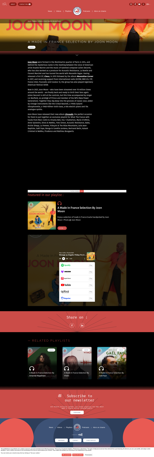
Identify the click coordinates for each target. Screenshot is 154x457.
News (50, 11)
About (13, 4)
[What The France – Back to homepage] (77, 430)
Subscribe (77, 412)
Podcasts (86, 11)
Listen (61, 228)
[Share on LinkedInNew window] (82, 327)
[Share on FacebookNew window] (72, 327)
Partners (61, 440)
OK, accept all (67, 455)
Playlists (68, 11)
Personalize (88, 455)
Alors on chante (100, 11)
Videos (58, 11)
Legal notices (91, 440)
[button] (149, 4)
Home (29, 21)
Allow (82, 191)
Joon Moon (32, 61)
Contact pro (23, 4)
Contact (75, 440)
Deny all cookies (78, 455)
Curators (31, 47)
